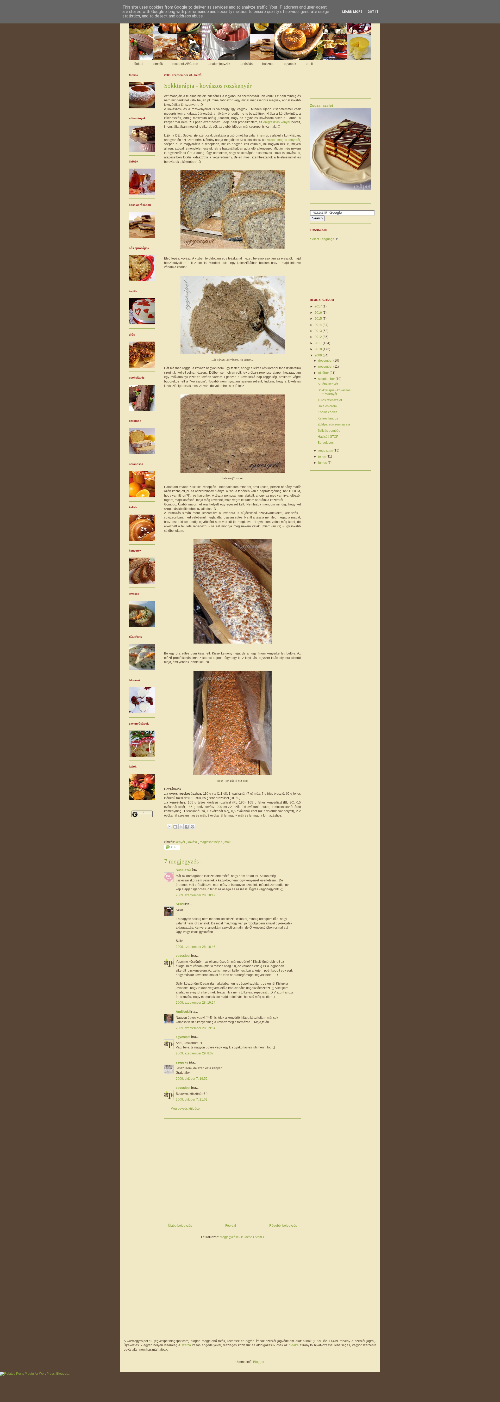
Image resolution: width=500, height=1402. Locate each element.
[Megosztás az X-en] (181, 826)
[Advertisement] (232, 1169)
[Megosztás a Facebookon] (186, 826)
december (325, 360)
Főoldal (230, 1225)
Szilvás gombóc (329, 431)
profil (309, 64)
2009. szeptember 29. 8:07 (195, 1053)
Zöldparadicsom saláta (334, 424)
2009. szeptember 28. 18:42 (195, 895)
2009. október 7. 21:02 (192, 1099)
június (323, 463)
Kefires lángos (328, 418)
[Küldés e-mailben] (169, 826)
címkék (158, 64)
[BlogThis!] (175, 826)
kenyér (181, 842)
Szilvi (180, 904)
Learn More (352, 12)
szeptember (327, 379)
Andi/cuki (183, 1012)
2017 (319, 306)
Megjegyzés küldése (185, 1108)
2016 (319, 312)
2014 (319, 325)
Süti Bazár (184, 870)
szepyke (182, 1062)
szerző (186, 1345)
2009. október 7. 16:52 (192, 1078)
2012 (319, 337)
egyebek (290, 64)
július (322, 456)
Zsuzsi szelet (321, 105)
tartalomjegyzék (219, 64)
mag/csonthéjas (211, 842)
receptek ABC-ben (185, 64)
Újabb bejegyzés (180, 1225)
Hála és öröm (327, 406)
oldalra (294, 1345)
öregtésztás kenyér (276, 122)
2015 (319, 318)
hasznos (268, 64)
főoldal (138, 64)
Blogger (258, 1362)
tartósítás (246, 64)
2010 (319, 349)
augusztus (326, 450)
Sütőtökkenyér (328, 384)
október (324, 373)
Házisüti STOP (328, 436)
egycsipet (183, 956)
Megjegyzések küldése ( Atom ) (242, 1237)
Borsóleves (326, 442)
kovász (193, 842)
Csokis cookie (328, 412)
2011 (319, 343)
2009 (319, 355)
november (325, 366)
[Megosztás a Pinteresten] (192, 826)
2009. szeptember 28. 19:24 (195, 1002)
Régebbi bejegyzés (283, 1225)
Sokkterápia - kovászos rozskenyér (334, 392)
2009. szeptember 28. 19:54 (195, 1028)
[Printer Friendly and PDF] (172, 849)
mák (227, 842)
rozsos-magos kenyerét (283, 140)
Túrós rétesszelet (330, 400)
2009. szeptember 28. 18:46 (195, 947)
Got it (373, 12)
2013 (319, 331)
